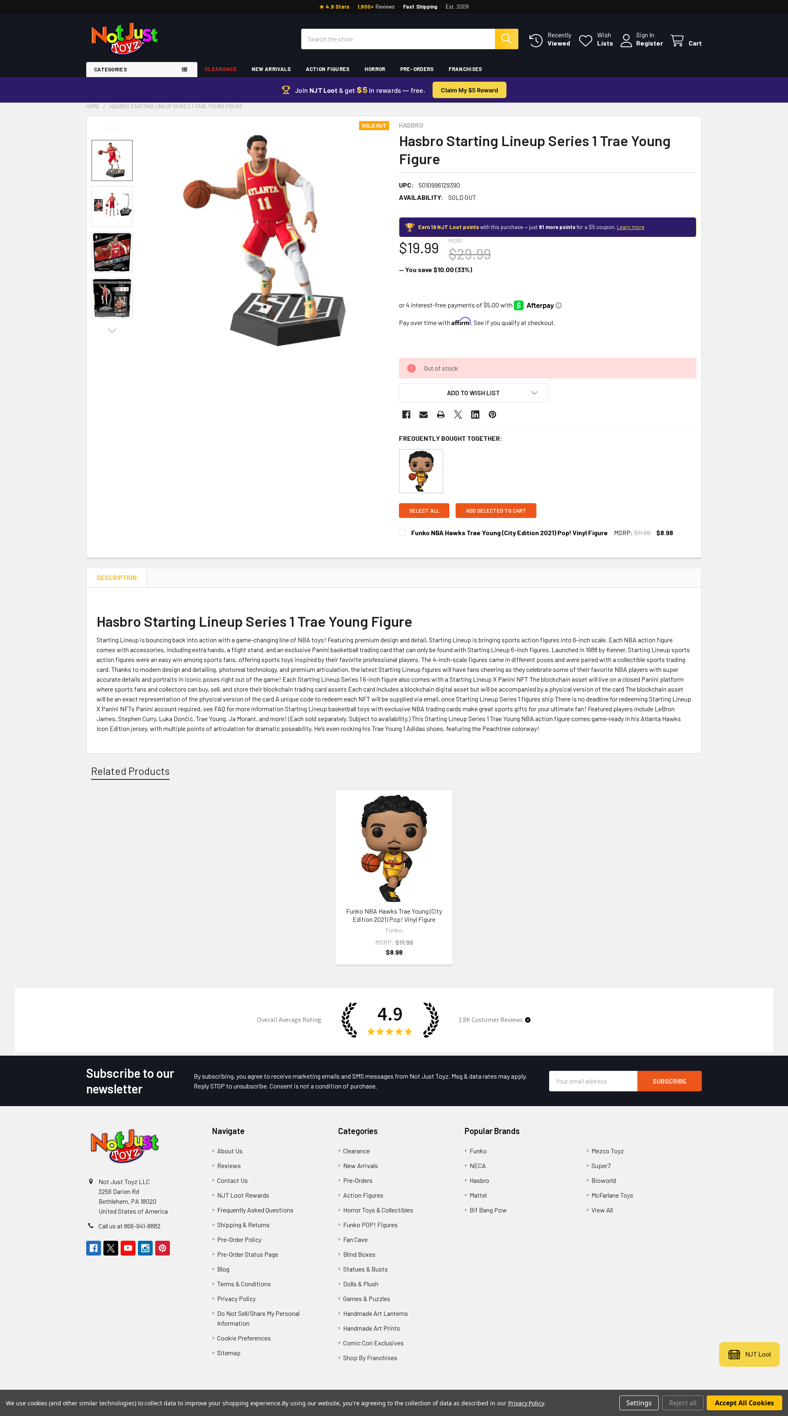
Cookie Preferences (244, 1338)
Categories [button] (110, 69)
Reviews (229, 1165)
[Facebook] (406, 414)
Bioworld (603, 1180)
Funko (478, 1151)
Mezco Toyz (607, 1151)
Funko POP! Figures (370, 1224)
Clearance (221, 69)
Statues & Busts (365, 1269)
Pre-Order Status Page (247, 1254)
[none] (267, 242)
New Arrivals (271, 69)
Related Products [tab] (130, 771)
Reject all (682, 1402)
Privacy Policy (236, 1298)
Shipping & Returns (243, 1224)
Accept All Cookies (744, 1402)
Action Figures (328, 69)
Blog (223, 1269)
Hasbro (479, 1180)
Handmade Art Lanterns (375, 1313)
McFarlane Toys (612, 1195)
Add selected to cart (496, 510)
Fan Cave (355, 1239)
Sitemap (229, 1352)
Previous (112, 128)
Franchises (465, 69)
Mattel (478, 1195)
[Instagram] (145, 1248)
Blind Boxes (359, 1254)
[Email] (423, 414)
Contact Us (232, 1180)
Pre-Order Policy (239, 1239)
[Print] (440, 414)
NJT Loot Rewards (243, 1195)
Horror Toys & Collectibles (378, 1210)
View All (602, 1210)
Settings (639, 1402)
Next (112, 330)
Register (649, 43)
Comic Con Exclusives (373, 1343)
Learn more (630, 227)
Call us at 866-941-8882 (129, 1226)
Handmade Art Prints (371, 1328)
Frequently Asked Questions (255, 1210)
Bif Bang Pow (488, 1210)
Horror (374, 69)
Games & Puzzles (366, 1298)
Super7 (601, 1165)
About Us (230, 1151)
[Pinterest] (492, 414)
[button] (473, 392)
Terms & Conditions (244, 1284)
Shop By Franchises (370, 1357)
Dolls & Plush (360, 1284)
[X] (458, 414)
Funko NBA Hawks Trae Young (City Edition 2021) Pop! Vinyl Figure (509, 532)
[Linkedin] (475, 414)
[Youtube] (128, 1248)
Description (117, 577)
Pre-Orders (417, 69)
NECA (478, 1165)
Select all (424, 510)
